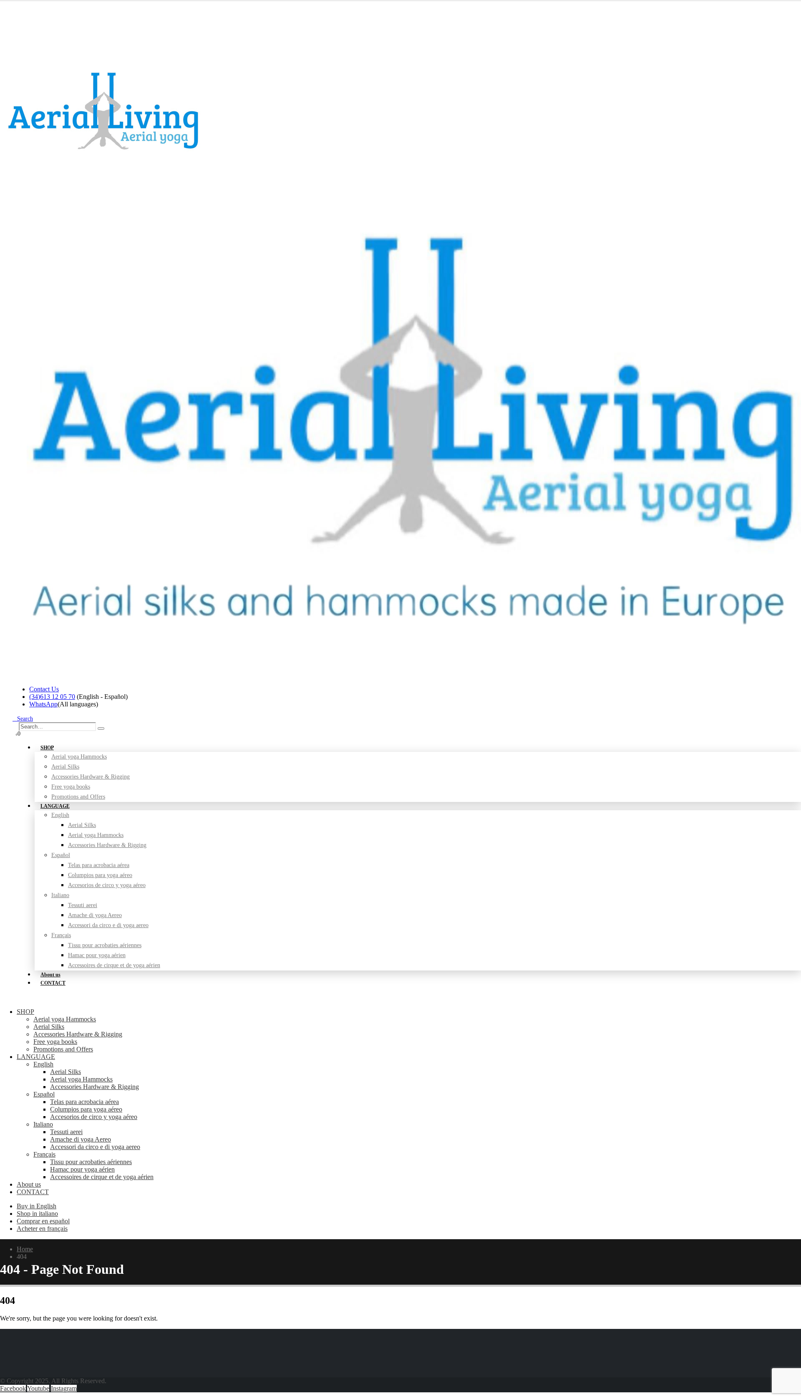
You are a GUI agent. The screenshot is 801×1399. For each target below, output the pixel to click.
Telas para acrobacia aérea (98, 865)
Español (60, 855)
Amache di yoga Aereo (95, 915)
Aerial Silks (65, 767)
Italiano (60, 895)
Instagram (64, 1388)
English (60, 815)
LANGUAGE (55, 806)
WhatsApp (43, 704)
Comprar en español (43, 1221)
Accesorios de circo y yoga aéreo (107, 885)
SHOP (47, 748)
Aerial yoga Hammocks (79, 757)
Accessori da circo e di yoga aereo (108, 925)
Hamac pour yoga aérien (97, 955)
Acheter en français (42, 1228)
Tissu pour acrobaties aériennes (104, 945)
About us (29, 1184)
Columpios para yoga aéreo (100, 875)
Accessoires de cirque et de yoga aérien (114, 965)
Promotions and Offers (78, 797)
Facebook (13, 1388)
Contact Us (44, 689)
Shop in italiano (37, 1213)
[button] (23, 719)
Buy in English (36, 1206)
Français (61, 935)
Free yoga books (55, 1041)
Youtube (38, 1388)
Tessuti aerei (82, 905)
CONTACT (52, 983)
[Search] (101, 728)
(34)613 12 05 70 (52, 696)
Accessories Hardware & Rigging (90, 777)
